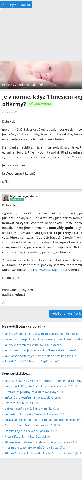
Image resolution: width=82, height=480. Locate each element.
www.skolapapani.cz (54, 270)
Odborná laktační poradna (36, 85)
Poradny (8, 85)
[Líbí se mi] (5, 303)
